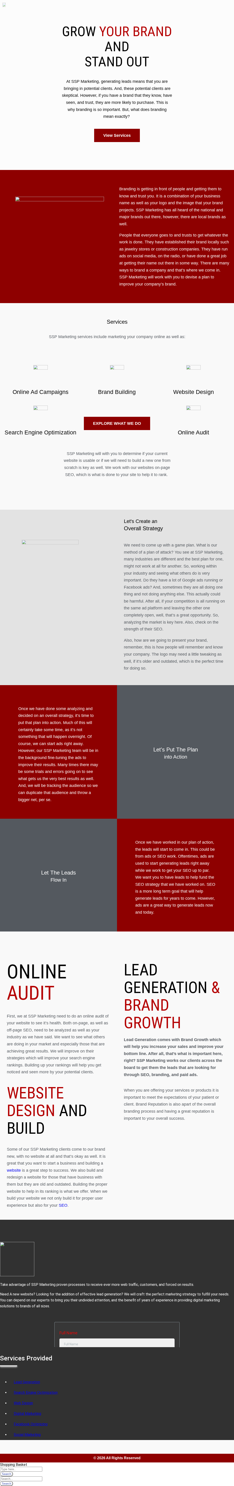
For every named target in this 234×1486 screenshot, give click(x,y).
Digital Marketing (27, 1413)
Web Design (23, 1403)
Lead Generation (27, 1382)
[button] (228, 6)
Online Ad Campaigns (41, 392)
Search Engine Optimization (40, 432)
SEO (63, 1205)
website (14, 1170)
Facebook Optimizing (31, 1424)
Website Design (193, 392)
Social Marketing (27, 1434)
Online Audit (193, 432)
